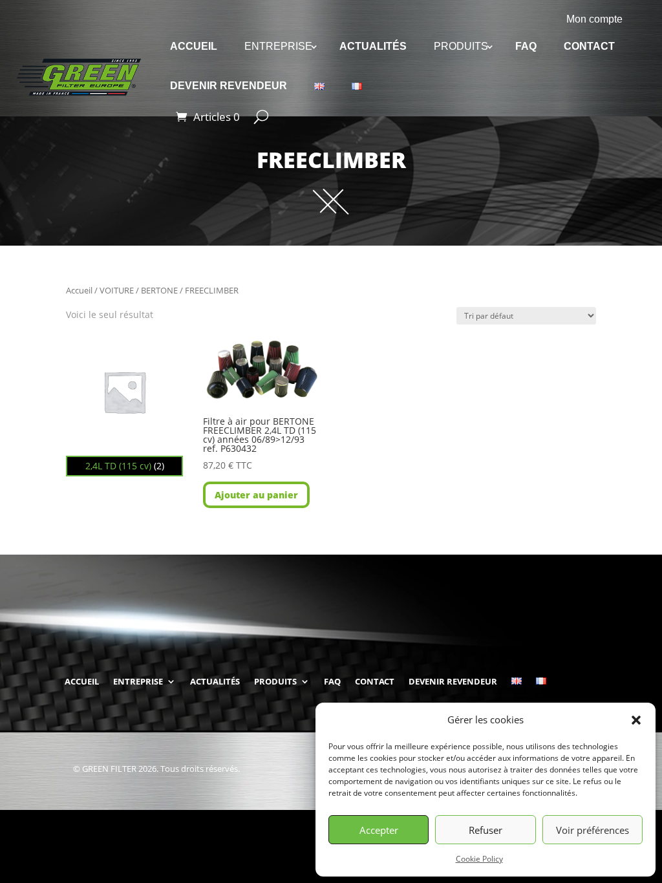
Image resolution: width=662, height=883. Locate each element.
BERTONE (159, 290)
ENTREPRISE (278, 46)
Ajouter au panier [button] (256, 495)
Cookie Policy (479, 858)
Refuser (485, 830)
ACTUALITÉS (373, 46)
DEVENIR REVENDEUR (228, 85)
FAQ (526, 46)
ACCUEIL (193, 46)
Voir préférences (592, 830)
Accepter (378, 830)
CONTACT (589, 46)
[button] (636, 720)
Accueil (79, 290)
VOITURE (117, 290)
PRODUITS (461, 46)
